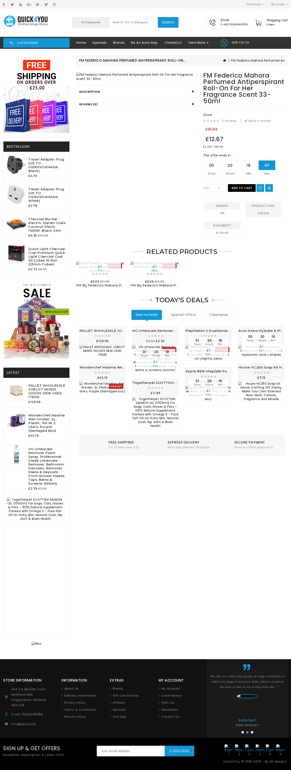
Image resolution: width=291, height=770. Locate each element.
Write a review (259, 121)
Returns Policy (75, 717)
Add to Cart (241, 188)
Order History (171, 696)
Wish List (168, 703)
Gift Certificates (126, 696)
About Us (71, 689)
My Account (170, 689)
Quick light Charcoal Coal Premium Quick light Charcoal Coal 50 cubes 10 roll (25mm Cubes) (46, 256)
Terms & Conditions (80, 710)
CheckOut (173, 42)
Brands (119, 42)
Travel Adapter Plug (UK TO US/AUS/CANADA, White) (46, 195)
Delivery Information (80, 696)
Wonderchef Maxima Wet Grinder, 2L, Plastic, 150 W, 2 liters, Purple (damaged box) (46, 423)
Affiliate (119, 703)
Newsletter (169, 710)
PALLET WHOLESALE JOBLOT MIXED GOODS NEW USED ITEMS (46, 391)
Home (81, 42)
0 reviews (229, 121)
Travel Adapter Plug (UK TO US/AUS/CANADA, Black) (46, 165)
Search (168, 22)
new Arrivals (147, 314)
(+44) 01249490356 (27, 714)
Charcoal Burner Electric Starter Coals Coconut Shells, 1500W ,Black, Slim (47, 225)
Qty (206, 188)
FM (222, 213)
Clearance (218, 314)
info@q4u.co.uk (23, 724)
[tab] (136, 92)
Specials (99, 42)
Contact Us (170, 717)
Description (89, 92)
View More (196, 42)
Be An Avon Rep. (144, 42)
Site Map (119, 717)
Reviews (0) (88, 104)
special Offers (183, 314)
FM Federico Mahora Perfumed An (258, 60)
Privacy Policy (75, 703)
